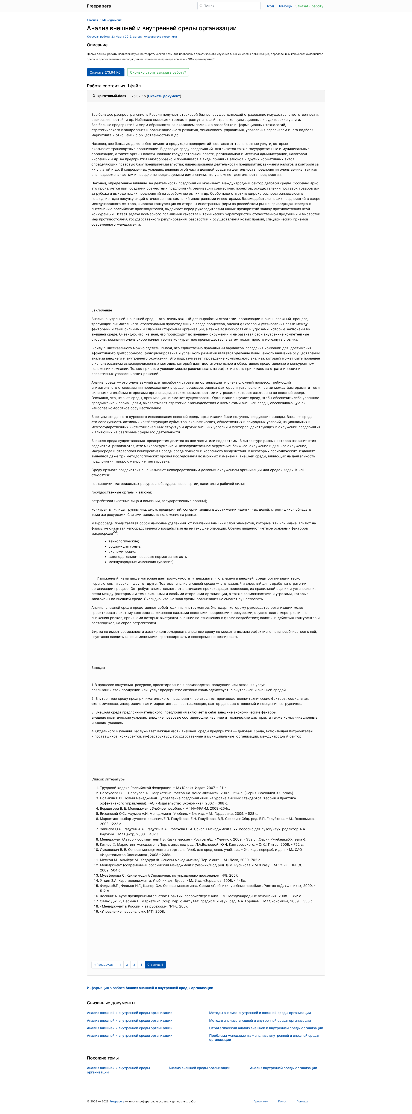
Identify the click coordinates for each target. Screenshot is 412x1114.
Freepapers (116, 1101)
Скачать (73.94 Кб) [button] (106, 72)
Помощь (284, 6)
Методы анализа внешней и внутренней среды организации (260, 1020)
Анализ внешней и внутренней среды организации (130, 1013)
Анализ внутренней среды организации (283, 1068)
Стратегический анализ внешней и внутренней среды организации (266, 1028)
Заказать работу (309, 6)
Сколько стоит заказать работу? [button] (158, 72)
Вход (270, 6)
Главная (92, 20)
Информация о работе (150, 988)
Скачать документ (164, 96)
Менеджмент (111, 20)
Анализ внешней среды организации (199, 1068)
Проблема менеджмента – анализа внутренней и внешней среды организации (264, 1037)
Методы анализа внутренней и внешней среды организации (260, 1013)
